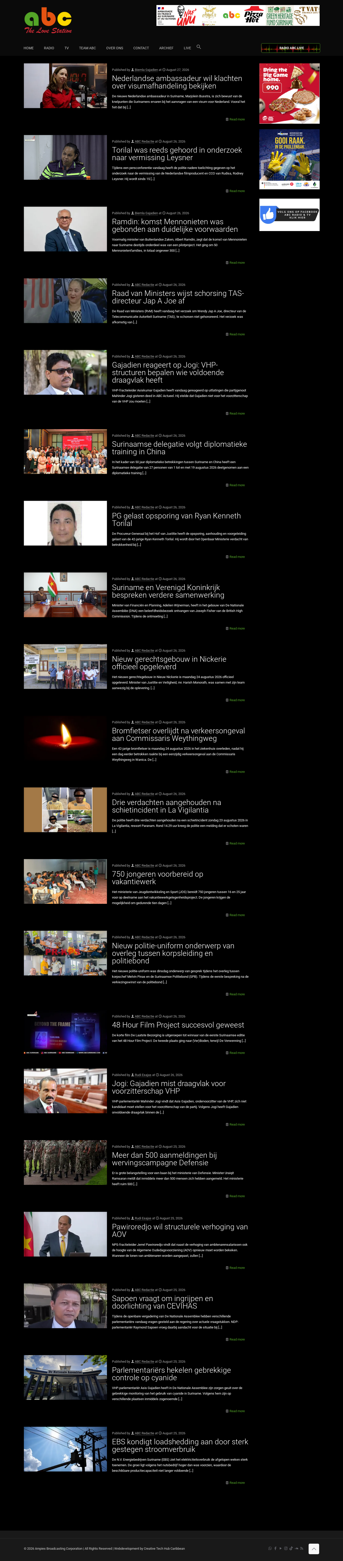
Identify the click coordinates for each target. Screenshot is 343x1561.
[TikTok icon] (291, 1548)
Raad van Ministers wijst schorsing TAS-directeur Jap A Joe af (178, 297)
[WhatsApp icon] (270, 1548)
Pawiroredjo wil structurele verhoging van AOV (180, 1230)
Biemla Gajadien (146, 70)
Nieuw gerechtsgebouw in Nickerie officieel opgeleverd (169, 663)
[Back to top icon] (314, 1549)
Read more (237, 119)
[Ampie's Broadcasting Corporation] (57, 20)
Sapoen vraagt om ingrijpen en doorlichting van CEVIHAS (162, 1302)
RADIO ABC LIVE (291, 48)
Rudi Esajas (143, 1075)
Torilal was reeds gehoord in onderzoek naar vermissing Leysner (177, 154)
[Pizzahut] (289, 122)
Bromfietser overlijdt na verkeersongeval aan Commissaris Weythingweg (178, 734)
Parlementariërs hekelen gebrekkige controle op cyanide (171, 1374)
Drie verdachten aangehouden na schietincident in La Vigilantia (166, 806)
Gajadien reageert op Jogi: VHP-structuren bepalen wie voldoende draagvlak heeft (168, 372)
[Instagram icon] (286, 1548)
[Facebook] (289, 230)
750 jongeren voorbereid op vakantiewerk (157, 878)
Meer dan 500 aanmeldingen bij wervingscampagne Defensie (164, 1159)
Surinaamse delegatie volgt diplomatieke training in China (179, 448)
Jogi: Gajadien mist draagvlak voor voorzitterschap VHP (169, 1087)
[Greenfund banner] (289, 188)
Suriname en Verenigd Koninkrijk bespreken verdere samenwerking (168, 591)
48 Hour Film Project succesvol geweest (178, 1024)
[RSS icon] (302, 1548)
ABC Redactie (144, 141)
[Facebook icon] (275, 1548)
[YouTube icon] (280, 1548)
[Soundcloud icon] (296, 1548)
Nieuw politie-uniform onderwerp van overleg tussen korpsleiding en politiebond (173, 953)
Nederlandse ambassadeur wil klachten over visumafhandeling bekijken (177, 82)
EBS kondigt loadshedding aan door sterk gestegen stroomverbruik (180, 1445)
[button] (198, 48)
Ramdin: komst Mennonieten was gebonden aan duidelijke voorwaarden (175, 225)
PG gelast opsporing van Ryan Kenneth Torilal (176, 519)
